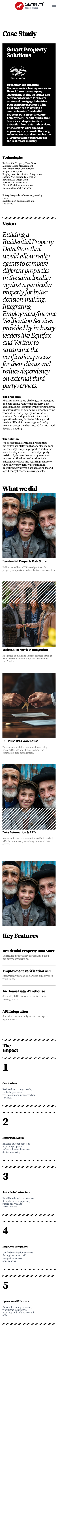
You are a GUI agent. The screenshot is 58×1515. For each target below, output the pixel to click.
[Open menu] (54, 5)
